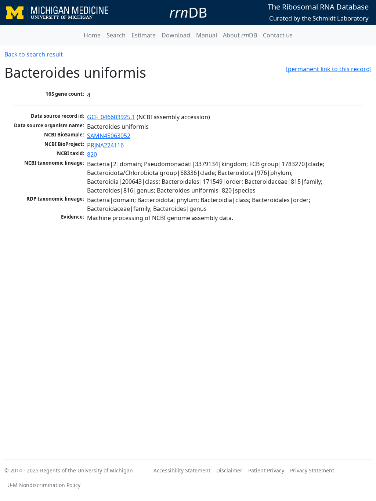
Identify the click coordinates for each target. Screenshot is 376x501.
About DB (240, 35)
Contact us (278, 35)
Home (92, 35)
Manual (206, 35)
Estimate (143, 35)
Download (176, 35)
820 (92, 154)
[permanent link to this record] (329, 69)
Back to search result (33, 54)
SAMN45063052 (108, 136)
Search (116, 35)
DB (188, 12)
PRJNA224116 (105, 145)
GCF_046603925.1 (111, 117)
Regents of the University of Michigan (86, 470)
